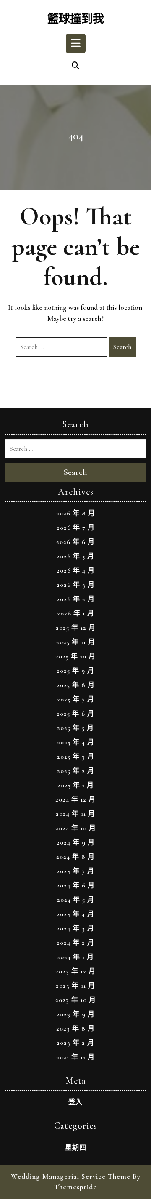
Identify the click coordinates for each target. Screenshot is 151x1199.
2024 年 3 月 (75, 928)
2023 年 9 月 (76, 1014)
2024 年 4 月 (75, 914)
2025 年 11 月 (75, 642)
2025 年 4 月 (75, 742)
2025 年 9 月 (75, 670)
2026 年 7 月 (76, 527)
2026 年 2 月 (76, 599)
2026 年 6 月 (75, 542)
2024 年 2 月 (75, 942)
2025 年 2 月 (75, 771)
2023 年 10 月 (75, 1000)
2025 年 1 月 (75, 785)
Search (122, 347)
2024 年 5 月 (75, 899)
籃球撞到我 (75, 19)
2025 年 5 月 (75, 728)
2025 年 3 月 (75, 756)
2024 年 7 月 (75, 871)
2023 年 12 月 (75, 971)
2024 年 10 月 (75, 828)
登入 (75, 1102)
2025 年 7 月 (75, 699)
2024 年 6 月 (76, 885)
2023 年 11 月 (75, 985)
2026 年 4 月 (76, 570)
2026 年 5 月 (75, 556)
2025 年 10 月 (75, 656)
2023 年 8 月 (75, 1028)
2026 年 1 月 (75, 613)
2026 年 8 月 (75, 513)
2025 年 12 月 (76, 627)
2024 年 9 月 (76, 842)
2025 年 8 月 (76, 685)
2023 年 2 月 (75, 1043)
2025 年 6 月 (75, 713)
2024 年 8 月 (75, 857)
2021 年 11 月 (75, 1057)
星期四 (75, 1147)
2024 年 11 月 (75, 814)
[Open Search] (75, 66)
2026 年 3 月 (76, 585)
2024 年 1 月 (75, 957)
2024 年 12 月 (75, 799)
